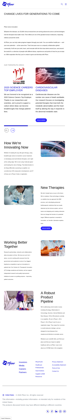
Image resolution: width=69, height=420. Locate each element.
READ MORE (41, 120)
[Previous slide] (6, 130)
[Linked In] (56, 411)
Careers (22, 369)
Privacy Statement (57, 362)
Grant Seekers (40, 370)
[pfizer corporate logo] (8, 4)
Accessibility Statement (59, 365)
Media (21, 365)
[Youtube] (64, 411)
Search (62, 4)
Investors (23, 362)
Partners (23, 372)
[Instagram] (60, 411)
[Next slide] (13, 130)
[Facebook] (52, 411)
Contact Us (55, 371)
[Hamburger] (66, 4)
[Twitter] (47, 411)
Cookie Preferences (6, 418)
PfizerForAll (39, 362)
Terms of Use (56, 368)
